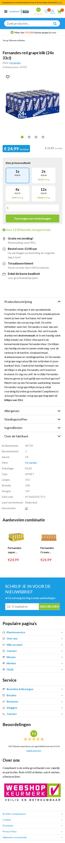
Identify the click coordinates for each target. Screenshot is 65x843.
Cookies (7, 819)
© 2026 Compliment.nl (14, 814)
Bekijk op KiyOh (34, 750)
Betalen (11, 695)
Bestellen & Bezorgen (20, 689)
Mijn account (15, 644)
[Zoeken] (53, 26)
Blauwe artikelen (17, 40)
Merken (11, 663)
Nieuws (11, 657)
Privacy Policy (10, 831)
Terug (5, 40)
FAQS (10, 669)
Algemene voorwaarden (15, 837)
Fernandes (15, 62)
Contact (12, 650)
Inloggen (12, 707)
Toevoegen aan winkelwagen (32, 218)
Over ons (12, 638)
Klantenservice (16, 632)
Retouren (12, 701)
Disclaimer (8, 825)
